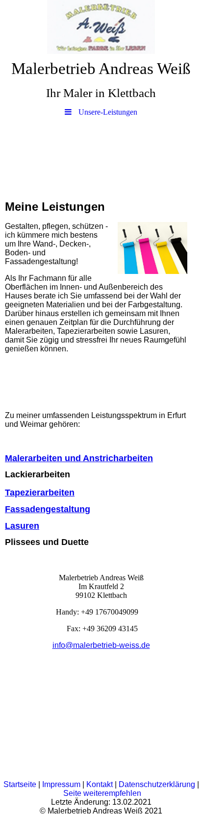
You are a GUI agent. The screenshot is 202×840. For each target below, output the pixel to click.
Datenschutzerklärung (157, 784)
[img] (101, 27)
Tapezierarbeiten (40, 492)
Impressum (62, 784)
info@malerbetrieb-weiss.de (101, 645)
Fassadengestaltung (47, 509)
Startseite (20, 784)
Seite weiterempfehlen (102, 793)
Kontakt (99, 784)
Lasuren (22, 526)
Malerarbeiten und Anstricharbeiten (79, 458)
